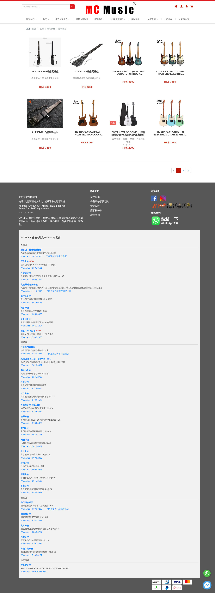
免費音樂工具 (61, 19)
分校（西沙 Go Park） (41, 359)
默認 (34, 28)
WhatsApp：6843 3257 (31, 532)
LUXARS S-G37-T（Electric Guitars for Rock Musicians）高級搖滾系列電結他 (128, 72)
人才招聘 (152, 19)
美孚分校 (25, 307)
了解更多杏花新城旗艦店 (57, 509)
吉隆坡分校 (26, 565)
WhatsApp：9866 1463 (31, 279)
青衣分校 (25, 486)
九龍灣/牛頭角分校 (29, 284)
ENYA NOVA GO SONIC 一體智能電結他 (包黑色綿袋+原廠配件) (128, 133)
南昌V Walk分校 (28, 331)
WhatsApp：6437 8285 (31, 353)
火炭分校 (25, 382)
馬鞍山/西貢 (26, 359)
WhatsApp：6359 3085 (31, 314)
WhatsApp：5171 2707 (31, 377)
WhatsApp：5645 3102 (31, 481)
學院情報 (135, 19)
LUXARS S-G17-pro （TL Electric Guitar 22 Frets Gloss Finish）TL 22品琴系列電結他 (170, 133)
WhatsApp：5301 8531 (31, 268)
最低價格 (62, 28)
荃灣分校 (25, 416)
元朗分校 (25, 440)
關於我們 (30, 19)
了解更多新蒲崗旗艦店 (56, 256)
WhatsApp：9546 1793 (31, 434)
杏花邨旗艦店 (27, 502)
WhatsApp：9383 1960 (31, 337)
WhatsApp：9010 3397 (31, 365)
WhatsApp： (26, 571)
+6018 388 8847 (39, 571)
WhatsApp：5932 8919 (31, 492)
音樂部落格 (184, 19)
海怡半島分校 (27, 548)
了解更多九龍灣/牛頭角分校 (58, 291)
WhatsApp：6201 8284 (31, 543)
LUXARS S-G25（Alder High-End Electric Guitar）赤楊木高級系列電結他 (170, 72)
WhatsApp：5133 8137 (31, 555)
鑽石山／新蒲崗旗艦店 (31, 250)
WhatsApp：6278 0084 (31, 388)
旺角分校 (25, 261)
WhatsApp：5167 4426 (31, 520)
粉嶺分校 (25, 463)
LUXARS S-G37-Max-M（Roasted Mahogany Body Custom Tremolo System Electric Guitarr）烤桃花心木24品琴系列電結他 (86, 133)
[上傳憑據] (181, 6)
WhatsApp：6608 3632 (31, 469)
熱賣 (42, 28)
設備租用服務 (117, 19)
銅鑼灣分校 (26, 514)
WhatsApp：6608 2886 (31, 458)
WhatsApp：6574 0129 (31, 302)
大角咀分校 (26, 319)
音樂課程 (98, 19)
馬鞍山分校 (26, 370)
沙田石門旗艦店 (28, 347)
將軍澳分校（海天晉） (31, 405)
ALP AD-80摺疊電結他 (87, 71)
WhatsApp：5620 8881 (31, 446)
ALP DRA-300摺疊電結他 (45, 71)
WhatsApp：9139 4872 (31, 423)
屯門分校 (25, 428)
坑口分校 (25, 393)
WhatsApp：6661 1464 (31, 326)
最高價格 (51, 28)
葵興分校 (25, 474)
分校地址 (168, 19)
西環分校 (25, 537)
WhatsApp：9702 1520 (31, 400)
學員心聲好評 (82, 19)
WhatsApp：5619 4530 (31, 256)
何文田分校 (26, 273)
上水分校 (25, 451)
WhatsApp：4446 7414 (31, 291)
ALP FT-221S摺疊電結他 (45, 132)
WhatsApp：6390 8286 (31, 509)
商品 (45, 19)
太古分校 (25, 525)
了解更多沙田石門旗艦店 (57, 353)
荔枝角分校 (26, 296)
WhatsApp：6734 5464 (31, 411)
